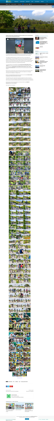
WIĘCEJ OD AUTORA (15, 401)
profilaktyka (11, 27)
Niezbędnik (19, 4)
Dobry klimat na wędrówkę (29, 391)
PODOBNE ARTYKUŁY (9, 401)
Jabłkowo (16, 381)
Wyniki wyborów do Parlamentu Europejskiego (12, 391)
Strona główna (8, 6)
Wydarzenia (16, 1)
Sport (14, 27)
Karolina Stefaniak (10, 31)
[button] (53, 6)
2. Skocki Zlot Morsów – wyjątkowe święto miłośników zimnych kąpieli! (29, 410)
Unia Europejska (26, 4)
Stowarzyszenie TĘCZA (24, 381)
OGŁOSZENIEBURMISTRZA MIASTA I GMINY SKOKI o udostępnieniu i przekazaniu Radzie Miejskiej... (44, 42)
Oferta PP (41, 46)
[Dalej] (7, 413)
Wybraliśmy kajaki (42, 65)
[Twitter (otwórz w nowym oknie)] (46, 4)
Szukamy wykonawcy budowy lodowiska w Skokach (43, 70)
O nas (32, 1)
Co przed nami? (22, 1)
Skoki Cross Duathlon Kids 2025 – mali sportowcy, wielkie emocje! (10, 410)
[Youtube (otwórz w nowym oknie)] (47, 4)
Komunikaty (28, 1)
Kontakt (42, 1)
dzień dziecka (10, 381)
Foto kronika (37, 1)
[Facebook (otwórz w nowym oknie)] (45, 4)
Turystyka (17, 27)
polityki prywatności (33, 416)
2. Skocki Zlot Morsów (18, 409)
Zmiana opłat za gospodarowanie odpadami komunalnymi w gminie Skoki (44, 62)
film (13, 381)
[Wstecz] (6, 413)
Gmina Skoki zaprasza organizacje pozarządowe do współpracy (43, 38)
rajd (19, 381)
